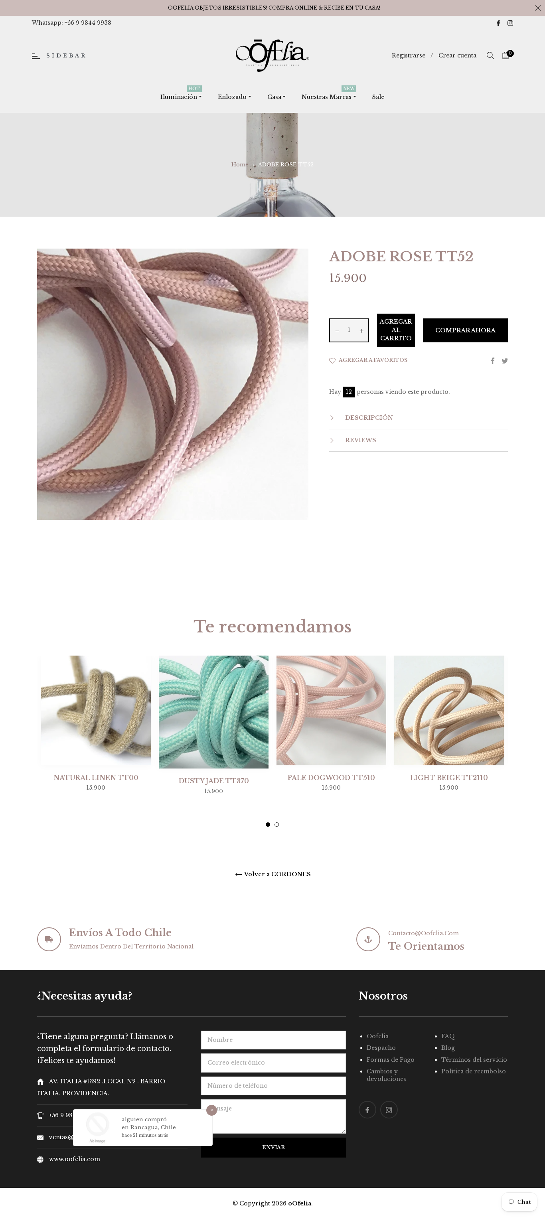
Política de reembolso (473, 1071)
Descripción (368, 417)
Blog (448, 1047)
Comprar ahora (465, 330)
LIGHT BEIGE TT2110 (449, 778)
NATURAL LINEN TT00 (95, 778)
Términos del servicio (474, 1059)
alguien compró (144, 1119)
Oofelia (378, 1036)
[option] (96, 740)
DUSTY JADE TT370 (214, 781)
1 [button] (268, 824)
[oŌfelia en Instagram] (510, 22)
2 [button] (276, 824)
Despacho (381, 1047)
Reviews (360, 440)
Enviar (273, 1147)
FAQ (448, 1036)
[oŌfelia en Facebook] (498, 22)
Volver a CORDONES (277, 874)
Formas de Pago (391, 1059)
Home (240, 164)
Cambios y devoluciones (386, 1075)
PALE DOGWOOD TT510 (331, 778)
